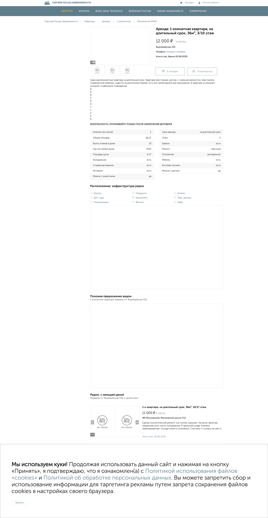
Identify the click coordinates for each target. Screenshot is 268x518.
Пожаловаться (204, 71)
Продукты (141, 193)
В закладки (172, 71)
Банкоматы (141, 198)
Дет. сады (98, 198)
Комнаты (84, 11)
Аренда (106, 21)
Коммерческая (198, 11)
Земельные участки (140, 11)
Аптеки (181, 193)
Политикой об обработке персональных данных (107, 478)
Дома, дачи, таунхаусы (108, 11)
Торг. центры (184, 198)
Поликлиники (101, 202)
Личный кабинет (210, 3)
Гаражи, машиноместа (170, 11)
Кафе (180, 202)
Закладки (189, 3)
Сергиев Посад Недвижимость (61, 21)
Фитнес (139, 202)
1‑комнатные (124, 21)
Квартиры (67, 11)
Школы (97, 193)
